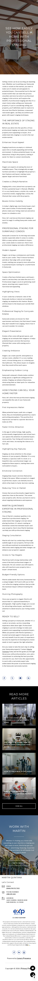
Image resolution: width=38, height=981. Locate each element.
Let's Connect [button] (19, 863)
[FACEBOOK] (14, 952)
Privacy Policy (27, 968)
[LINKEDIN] (19, 952)
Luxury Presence (24, 958)
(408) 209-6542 (11, 894)
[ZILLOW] (24, 952)
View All (19, 806)
